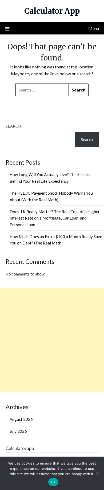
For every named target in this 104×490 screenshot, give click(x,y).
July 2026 (18, 431)
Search (13, 126)
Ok (53, 482)
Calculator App (52, 11)
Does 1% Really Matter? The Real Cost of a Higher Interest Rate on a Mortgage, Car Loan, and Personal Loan (55, 218)
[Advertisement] (52, 340)
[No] (97, 473)
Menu (93, 28)
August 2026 (21, 419)
